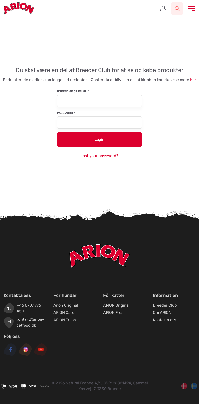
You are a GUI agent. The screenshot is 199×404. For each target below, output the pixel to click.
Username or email (73, 91)
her (193, 79)
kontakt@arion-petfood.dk (30, 322)
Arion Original (65, 305)
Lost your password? (99, 155)
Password (66, 113)
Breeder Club (165, 305)
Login (99, 139)
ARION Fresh (64, 320)
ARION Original (116, 305)
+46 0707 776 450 (29, 308)
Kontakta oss (164, 320)
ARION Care (63, 312)
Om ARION (162, 312)
